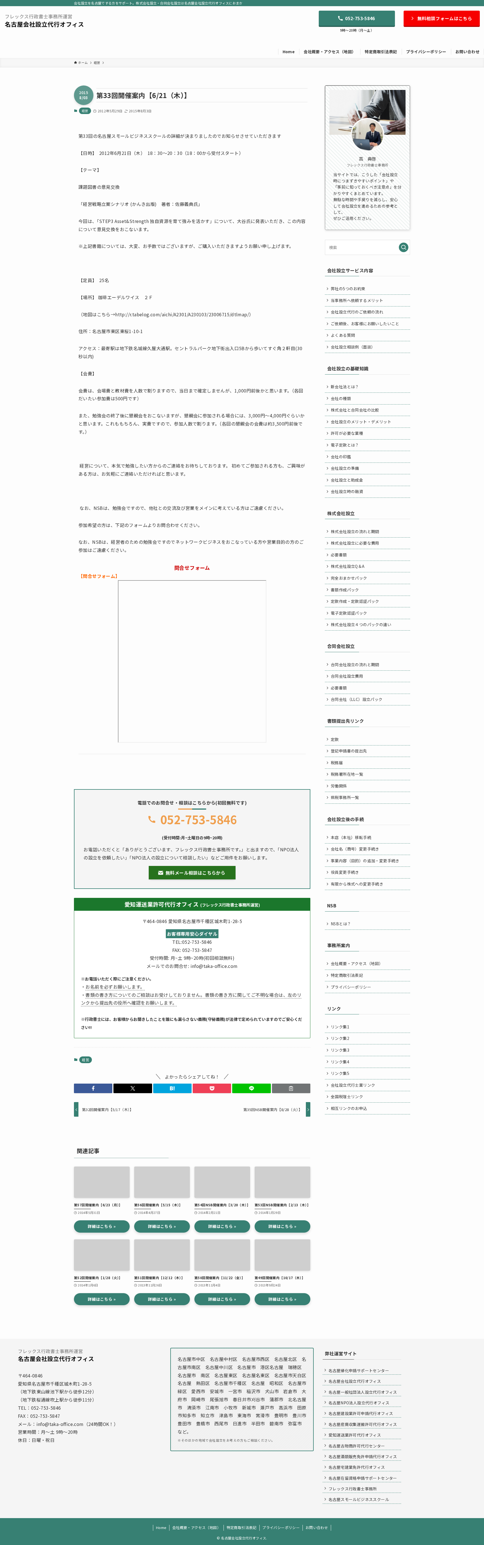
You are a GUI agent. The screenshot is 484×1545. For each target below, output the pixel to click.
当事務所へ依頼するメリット (357, 300)
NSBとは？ (341, 923)
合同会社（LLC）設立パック (357, 699)
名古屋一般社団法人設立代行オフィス (363, 1392)
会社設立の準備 (345, 468)
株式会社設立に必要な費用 (355, 543)
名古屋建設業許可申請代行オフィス (361, 1413)
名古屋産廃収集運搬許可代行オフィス (363, 1424)
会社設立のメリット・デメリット (361, 421)
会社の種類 (341, 398)
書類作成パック (345, 590)
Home (161, 1527)
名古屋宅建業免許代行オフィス (357, 1467)
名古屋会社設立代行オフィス (355, 1381)
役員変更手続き (345, 872)
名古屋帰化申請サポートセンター (359, 1370)
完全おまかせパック (349, 578)
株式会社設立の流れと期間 (355, 531)
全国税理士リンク (347, 1096)
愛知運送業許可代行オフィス (355, 1435)
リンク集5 (340, 1073)
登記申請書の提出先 (349, 751)
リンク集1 (340, 1027)
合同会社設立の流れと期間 (355, 664)
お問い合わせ (317, 1527)
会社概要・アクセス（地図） (357, 963)
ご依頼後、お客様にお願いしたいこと (365, 323)
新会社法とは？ (345, 386)
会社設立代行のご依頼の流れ (357, 312)
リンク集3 (340, 1050)
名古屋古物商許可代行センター (357, 1446)
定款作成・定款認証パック (355, 601)
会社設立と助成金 (347, 480)
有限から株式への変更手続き (357, 884)
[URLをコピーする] (291, 1088)
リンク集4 (340, 1062)
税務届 (337, 762)
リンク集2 (340, 1038)
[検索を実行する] (403, 247)
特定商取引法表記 (347, 975)
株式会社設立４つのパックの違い (361, 624)
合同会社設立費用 (347, 676)
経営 (85, 110)
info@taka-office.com (60, 1424)
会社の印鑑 (341, 456)
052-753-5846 (198, 819)
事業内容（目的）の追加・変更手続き (365, 860)
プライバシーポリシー (351, 987)
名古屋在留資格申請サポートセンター (363, 1478)
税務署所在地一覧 (347, 774)
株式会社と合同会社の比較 (355, 410)
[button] (93, 1088)
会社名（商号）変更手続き (355, 849)
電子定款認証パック (349, 613)
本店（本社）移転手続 (351, 837)
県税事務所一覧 (345, 797)
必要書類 (339, 554)
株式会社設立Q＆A (348, 566)
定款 (335, 739)
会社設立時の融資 (347, 491)
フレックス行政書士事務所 (353, 1488)
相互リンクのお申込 (349, 1108)
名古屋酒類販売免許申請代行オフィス (363, 1456)
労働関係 (339, 786)
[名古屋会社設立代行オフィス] (44, 20)
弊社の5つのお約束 (348, 288)
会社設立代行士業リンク (353, 1085)
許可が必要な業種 (347, 433)
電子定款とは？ (345, 445)
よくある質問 (343, 335)
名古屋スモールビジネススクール (359, 1499)
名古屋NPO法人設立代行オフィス (359, 1402)
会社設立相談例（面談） (353, 347)
